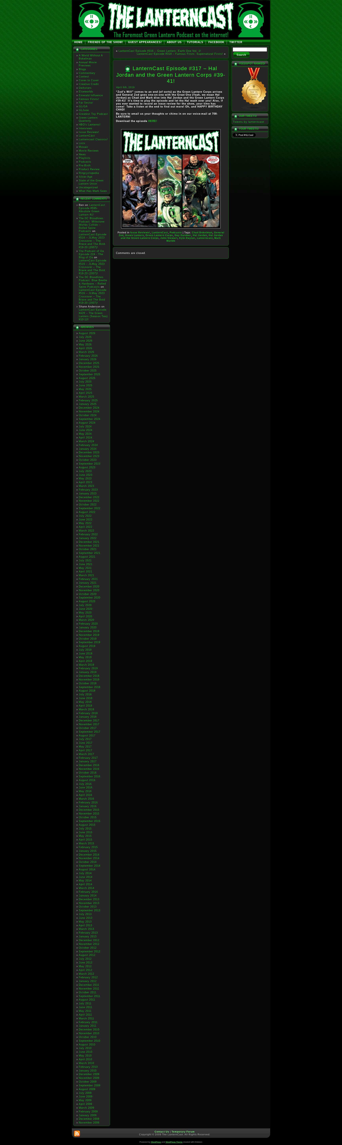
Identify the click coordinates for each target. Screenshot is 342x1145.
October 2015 (88, 817)
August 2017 (87, 735)
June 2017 (85, 742)
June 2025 (85, 385)
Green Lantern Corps (159, 235)
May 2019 (85, 657)
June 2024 (85, 430)
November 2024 (89, 411)
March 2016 (86, 798)
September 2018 (89, 687)
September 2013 (89, 910)
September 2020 (89, 597)
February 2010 (88, 1066)
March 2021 (86, 575)
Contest (84, 76)
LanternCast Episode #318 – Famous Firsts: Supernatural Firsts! (180, 53)
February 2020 (88, 623)
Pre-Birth (85, 165)
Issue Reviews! (89, 132)
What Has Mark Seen (93, 190)
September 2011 (89, 996)
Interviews (85, 128)
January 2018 (88, 716)
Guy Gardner (183, 235)
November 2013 (89, 903)
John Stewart (169, 238)
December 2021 (89, 541)
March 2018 (86, 709)
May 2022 (85, 523)
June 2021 (85, 564)
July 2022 (85, 515)
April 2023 (85, 482)
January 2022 (88, 538)
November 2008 (89, 1122)
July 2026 (85, 336)
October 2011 (87, 992)
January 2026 (88, 359)
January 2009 (88, 1115)
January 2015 (88, 850)
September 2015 (89, 821)
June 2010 (85, 1051)
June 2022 (85, 519)
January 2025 (88, 403)
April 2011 (85, 1014)
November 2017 (89, 724)
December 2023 (89, 452)
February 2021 (88, 579)
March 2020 (86, 619)
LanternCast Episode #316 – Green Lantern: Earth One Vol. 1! (160, 50)
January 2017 (88, 761)
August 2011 (87, 999)
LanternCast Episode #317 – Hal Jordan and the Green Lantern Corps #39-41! (170, 74)
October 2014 (88, 861)
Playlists (84, 157)
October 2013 (88, 906)
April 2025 (85, 392)
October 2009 (88, 1081)
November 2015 (89, 813)
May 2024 (85, 433)
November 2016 (89, 768)
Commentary (87, 73)
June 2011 (85, 1007)
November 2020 (89, 590)
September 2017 (89, 731)
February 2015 (88, 847)
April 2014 (85, 884)
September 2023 (89, 463)
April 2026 (85, 348)
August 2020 (87, 601)
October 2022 (88, 504)
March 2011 (86, 1018)
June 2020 (85, 608)
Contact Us (162, 1131)
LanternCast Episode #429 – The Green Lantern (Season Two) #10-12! (93, 314)
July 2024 (85, 426)
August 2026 (87, 333)
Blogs (82, 69)
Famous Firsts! (89, 99)
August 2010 (87, 1044)
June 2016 (85, 787)
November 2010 (89, 1033)
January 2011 (87, 1025)
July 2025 (85, 381)
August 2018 (87, 690)
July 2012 (85, 958)
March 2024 (86, 441)
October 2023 (88, 459)
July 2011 (85, 1003)
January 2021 (88, 582)
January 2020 (88, 627)
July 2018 (85, 694)
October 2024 (88, 415)
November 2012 (89, 943)
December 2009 (89, 1074)
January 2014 (88, 895)
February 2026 (88, 355)
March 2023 (86, 485)
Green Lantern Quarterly (88, 119)
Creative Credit (89, 84)
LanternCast (87, 135)
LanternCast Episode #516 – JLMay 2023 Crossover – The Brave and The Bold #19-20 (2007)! (92, 241)
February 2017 (88, 757)
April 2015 (85, 839)
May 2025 (85, 389)
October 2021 (88, 549)
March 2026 (86, 352)
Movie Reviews (89, 150)
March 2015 (86, 843)
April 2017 (85, 750)
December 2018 (89, 675)
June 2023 (85, 474)
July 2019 (85, 649)
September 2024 (89, 418)
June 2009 (85, 1096)
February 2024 (88, 445)
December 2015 (89, 809)
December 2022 (89, 497)
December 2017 (89, 720)
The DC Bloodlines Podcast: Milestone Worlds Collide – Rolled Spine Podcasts (91, 225)
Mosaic (83, 146)
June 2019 (85, 653)
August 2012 (87, 955)
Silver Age (85, 176)
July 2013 (85, 914)
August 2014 (87, 869)
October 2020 (88, 594)
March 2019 (86, 664)
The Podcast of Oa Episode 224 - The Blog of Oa (91, 254)
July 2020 (85, 605)
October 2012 (88, 947)
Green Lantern (134, 235)
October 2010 (88, 1037)
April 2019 (85, 661)
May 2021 (85, 567)
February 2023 (88, 489)
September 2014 (89, 865)
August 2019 (87, 646)
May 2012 (85, 966)
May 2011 (85, 1010)
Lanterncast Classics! (93, 139)
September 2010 (89, 1040)
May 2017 (85, 746)
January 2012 (88, 981)
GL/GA (83, 106)
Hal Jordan (200, 235)
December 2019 (89, 631)
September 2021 (89, 552)
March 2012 (86, 973)
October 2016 (88, 772)
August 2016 (87, 780)
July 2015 (85, 828)
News (82, 154)
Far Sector (86, 102)
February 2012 (88, 977)
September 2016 (89, 776)
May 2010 (85, 1055)
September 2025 (89, 374)
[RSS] (77, 1133)
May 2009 (85, 1100)
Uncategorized (88, 187)
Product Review (89, 169)
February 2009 (88, 1111)
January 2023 (88, 493)
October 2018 (88, 683)
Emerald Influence (91, 95)
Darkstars (85, 87)
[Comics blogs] (254, 109)
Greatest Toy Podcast (93, 113)
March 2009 (86, 1107)
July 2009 (85, 1092)
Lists (82, 143)
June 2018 (85, 698)
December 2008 (89, 1118)
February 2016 (88, 802)
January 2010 (88, 1070)
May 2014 (85, 880)
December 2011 (89, 984)
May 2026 (85, 344)
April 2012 (85, 970)
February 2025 (88, 400)
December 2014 (89, 854)
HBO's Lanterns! (90, 124)
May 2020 (85, 612)
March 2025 (86, 396)
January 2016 (88, 806)
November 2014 (89, 858)
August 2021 (87, 556)
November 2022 (89, 500)
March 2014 (86, 888)
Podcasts (85, 161)
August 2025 (87, 378)
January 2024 (88, 448)
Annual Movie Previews (88, 64)
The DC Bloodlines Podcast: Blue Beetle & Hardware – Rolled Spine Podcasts (93, 282)
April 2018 (85, 705)
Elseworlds (86, 91)
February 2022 (88, 534)
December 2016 (89, 765)
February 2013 (88, 932)
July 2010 (85, 1048)
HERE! (152, 121)
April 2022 (85, 526)
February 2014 (88, 891)
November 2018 (89, 679)
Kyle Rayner (187, 238)
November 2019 (89, 634)
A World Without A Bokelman (91, 57)
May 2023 (85, 478)
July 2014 (85, 873)
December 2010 (89, 1029)
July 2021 (85, 560)
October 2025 (88, 370)
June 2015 (85, 832)
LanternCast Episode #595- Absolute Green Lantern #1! (92, 210)
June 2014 (85, 876)
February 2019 (88, 668)
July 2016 (85, 783)
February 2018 (88, 713)
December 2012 (89, 940)
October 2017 (88, 728)
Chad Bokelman (202, 232)
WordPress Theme (174, 1142)
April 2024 (85, 437)
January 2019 (88, 672)
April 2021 (85, 571)
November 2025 (89, 366)
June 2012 (85, 962)
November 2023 (89, 456)
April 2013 (85, 925)
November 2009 (89, 1077)
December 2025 (89, 363)
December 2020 (89, 586)
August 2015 (87, 824)
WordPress (156, 1142)
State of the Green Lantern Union (91, 182)
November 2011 (89, 988)
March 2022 (86, 530)
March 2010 (86, 1063)
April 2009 (85, 1104)
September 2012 (89, 951)
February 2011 (88, 1022)
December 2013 (89, 899)
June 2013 (85, 917)
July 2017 (85, 739)
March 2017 (86, 754)
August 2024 (87, 422)
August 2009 (87, 1089)
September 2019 (89, 642)
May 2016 (85, 791)
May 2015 (85, 835)
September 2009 (89, 1085)
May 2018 (85, 701)
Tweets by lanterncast (248, 121)
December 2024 (89, 407)
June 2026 (85, 340)
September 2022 (89, 508)
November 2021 (89, 545)
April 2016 (85, 794)
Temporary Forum (183, 1131)
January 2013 (88, 936)
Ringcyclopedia (89, 173)
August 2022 (87, 512)
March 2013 (86, 928)
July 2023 (85, 471)
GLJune (84, 110)
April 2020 (85, 616)
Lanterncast (205, 238)
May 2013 (85, 921)
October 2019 (88, 638)
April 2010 (85, 1059)
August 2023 (87, 467)
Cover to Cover (89, 80)
